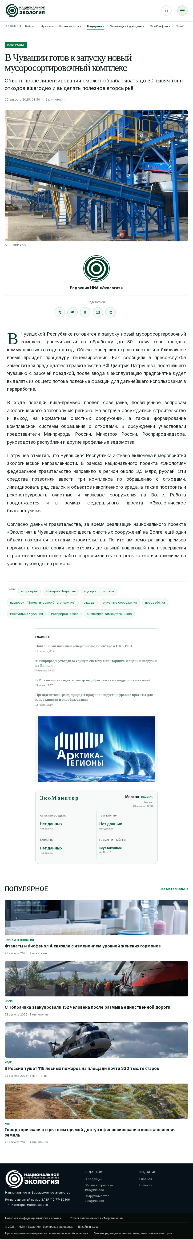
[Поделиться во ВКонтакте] (72, 312)
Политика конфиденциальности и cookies (33, 1218)
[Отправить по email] (98, 312)
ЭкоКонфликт (160, 26)
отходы (89, 602)
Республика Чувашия (26, 614)
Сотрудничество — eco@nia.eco (98, 1198)
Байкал (30, 26)
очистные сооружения (120, 602)
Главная (145, 1179)
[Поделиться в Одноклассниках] (85, 312)
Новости (145, 1185)
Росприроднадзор (65, 614)
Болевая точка (70, 26)
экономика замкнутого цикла (109, 614)
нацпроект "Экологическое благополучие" (43, 602)
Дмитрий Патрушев (61, 591)
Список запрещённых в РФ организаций (97, 1218)
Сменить (147, 797)
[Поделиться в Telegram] (60, 312)
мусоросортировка (99, 591)
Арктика (47, 26)
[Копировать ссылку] (110, 312)
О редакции (93, 1179)
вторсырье (29, 591)
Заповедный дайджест (127, 26)
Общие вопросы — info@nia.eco (98, 1187)
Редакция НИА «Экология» (96, 287)
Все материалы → (174, 889)
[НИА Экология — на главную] (25, 10)
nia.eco (94, 1226)
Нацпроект (95, 26)
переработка (155, 602)
